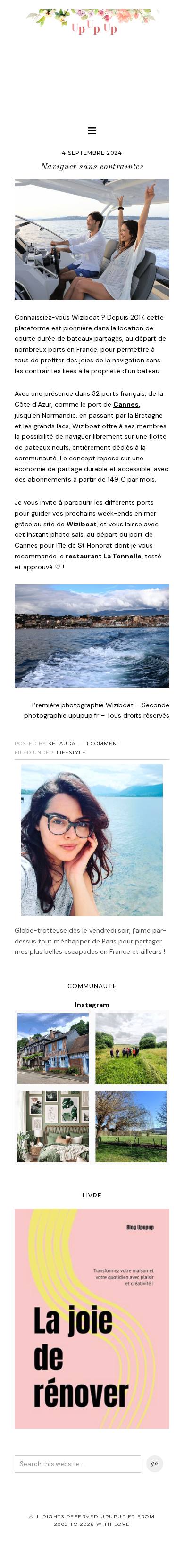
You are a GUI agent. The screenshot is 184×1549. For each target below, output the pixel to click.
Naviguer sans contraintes (92, 167)
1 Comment (103, 743)
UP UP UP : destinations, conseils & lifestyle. (92, 56)
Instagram (92, 1004)
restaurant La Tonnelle (104, 556)
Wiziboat (82, 524)
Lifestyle (71, 752)
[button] (92, 130)
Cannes (126, 404)
